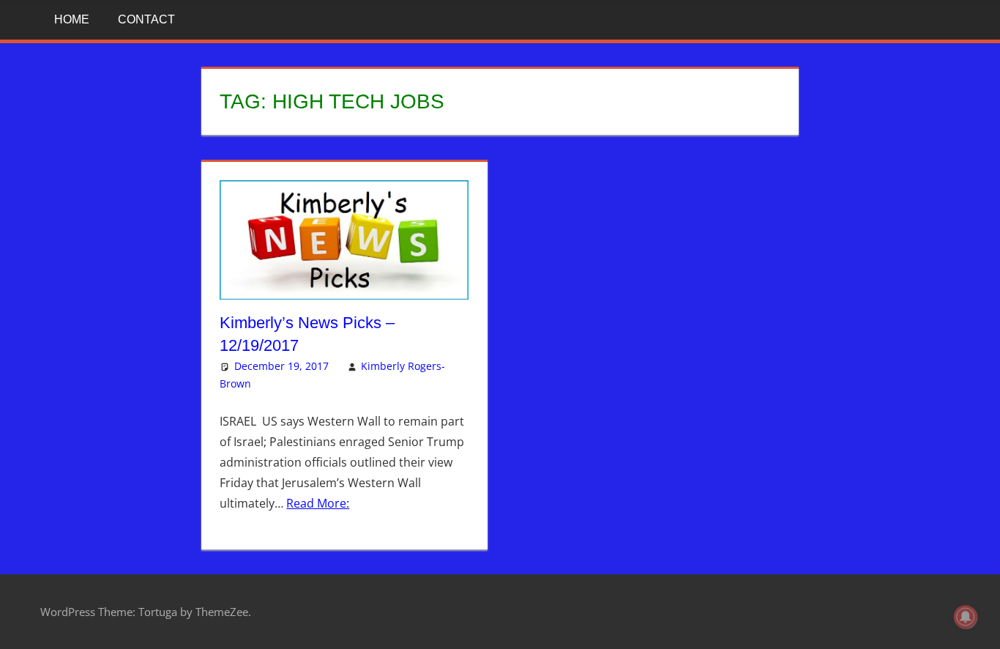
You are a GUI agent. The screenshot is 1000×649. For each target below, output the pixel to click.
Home (71, 19)
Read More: (317, 503)
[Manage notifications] (965, 616)
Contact (146, 19)
